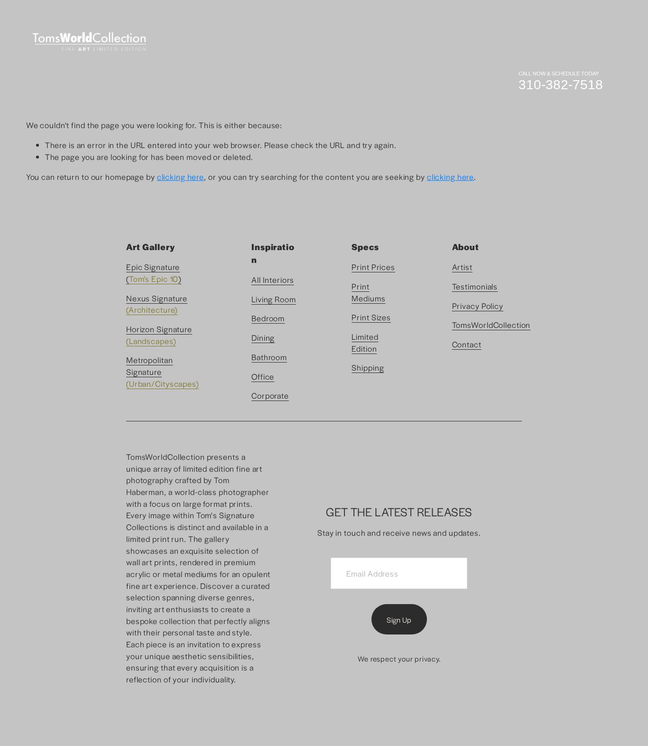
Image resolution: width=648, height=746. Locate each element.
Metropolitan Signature (149, 365)
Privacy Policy (477, 305)
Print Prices (373, 266)
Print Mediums (368, 292)
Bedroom (268, 318)
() (153, 278)
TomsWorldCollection (491, 324)
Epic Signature (153, 266)
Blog (441, 42)
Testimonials (475, 286)
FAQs (517, 42)
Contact (559, 42)
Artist (462, 266)
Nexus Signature (156, 298)
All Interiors (272, 279)
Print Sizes (371, 317)
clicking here (180, 176)
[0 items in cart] (611, 43)
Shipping (368, 367)
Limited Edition (365, 342)
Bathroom (269, 357)
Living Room (273, 299)
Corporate (270, 395)
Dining (263, 337)
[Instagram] (587, 42)
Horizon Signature (159, 329)
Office (262, 376)
